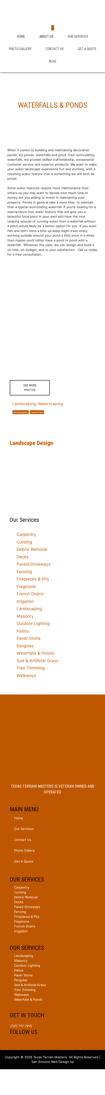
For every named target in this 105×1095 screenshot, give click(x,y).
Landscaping (24, 403)
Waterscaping (50, 403)
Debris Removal (32, 549)
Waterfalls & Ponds (35, 653)
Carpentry (26, 534)
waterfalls (37, 412)
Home (21, 36)
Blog (52, 61)
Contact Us (55, 49)
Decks (23, 556)
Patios (23, 631)
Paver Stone (29, 638)
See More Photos (29, 387)
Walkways (26, 675)
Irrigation (25, 601)
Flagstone (26, 586)
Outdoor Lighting (33, 623)
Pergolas (25, 645)
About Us (46, 36)
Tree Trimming (31, 668)
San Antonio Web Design (50, 1062)
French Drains (30, 593)
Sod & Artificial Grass (37, 660)
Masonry (25, 616)
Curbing (24, 542)
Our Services (78, 36)
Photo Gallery (20, 49)
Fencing (24, 571)
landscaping (21, 412)
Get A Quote (87, 49)
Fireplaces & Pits (33, 579)
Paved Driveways (34, 564)
